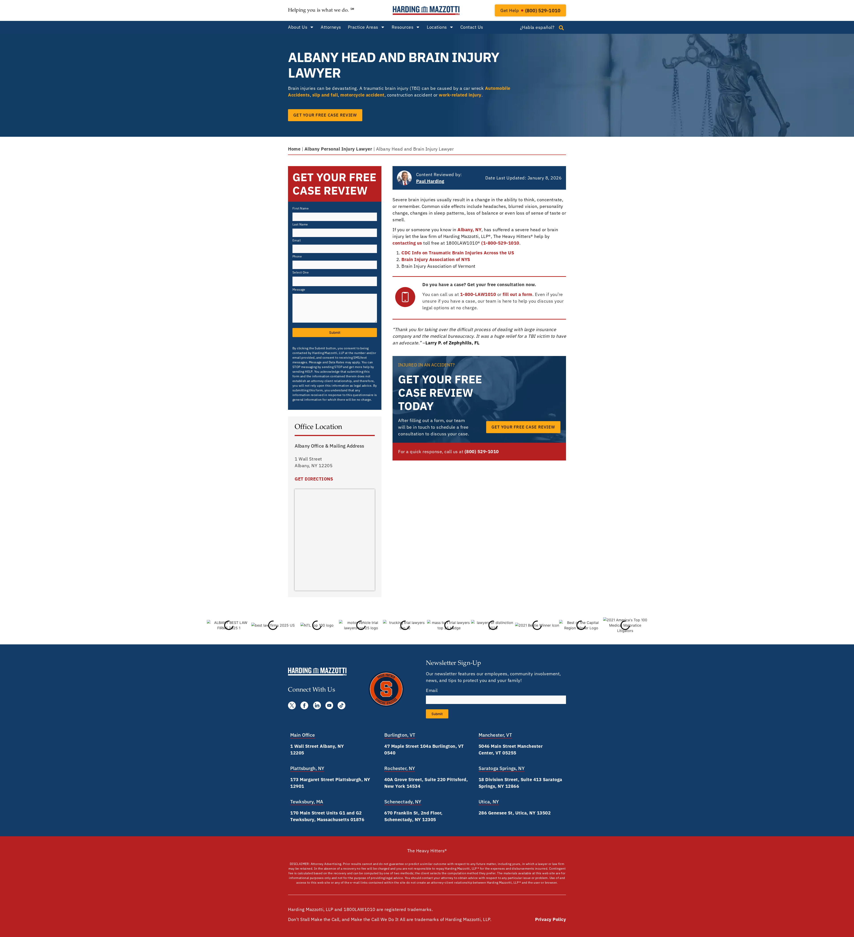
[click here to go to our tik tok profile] (341, 705)
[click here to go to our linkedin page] (317, 705)
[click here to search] (561, 27)
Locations (437, 27)
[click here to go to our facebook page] (304, 705)
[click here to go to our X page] (292, 705)
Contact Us (471, 27)
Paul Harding (430, 181)
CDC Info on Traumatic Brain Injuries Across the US (457, 253)
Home (294, 149)
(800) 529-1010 (482, 451)
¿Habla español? (537, 27)
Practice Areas (363, 27)
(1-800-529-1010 (500, 243)
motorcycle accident (362, 95)
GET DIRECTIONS (314, 479)
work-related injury (460, 95)
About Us (297, 27)
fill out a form (517, 294)
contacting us (407, 243)
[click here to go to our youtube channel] (329, 705)
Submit (334, 332)
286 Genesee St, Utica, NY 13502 (515, 813)
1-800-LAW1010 (478, 294)
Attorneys (331, 27)
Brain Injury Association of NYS (435, 259)
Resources (403, 27)
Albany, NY (469, 230)
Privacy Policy (550, 919)
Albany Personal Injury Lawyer (338, 149)
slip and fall (325, 95)
